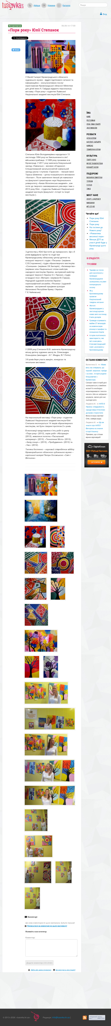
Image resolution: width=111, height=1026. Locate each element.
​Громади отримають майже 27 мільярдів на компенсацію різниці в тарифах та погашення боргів (98, 326)
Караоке (90, 146)
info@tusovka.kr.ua (61, 1017)
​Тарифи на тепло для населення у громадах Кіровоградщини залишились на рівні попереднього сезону (97, 278)
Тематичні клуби (94, 149)
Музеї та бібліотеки (95, 163)
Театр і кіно (91, 160)
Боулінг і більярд (94, 142)
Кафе (88, 117)
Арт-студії (91, 207)
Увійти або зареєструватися (41, 970)
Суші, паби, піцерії (93, 124)
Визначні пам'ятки (94, 177)
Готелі (89, 185)
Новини (51, 5)
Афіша (37, 5)
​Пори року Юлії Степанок (96, 220)
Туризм (90, 181)
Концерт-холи (92, 167)
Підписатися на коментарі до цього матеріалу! (47, 926)
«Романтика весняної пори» (96, 235)
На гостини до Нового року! (96, 229)
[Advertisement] (97, 65)
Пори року (94, 224)
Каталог (66, 5)
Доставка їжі (92, 128)
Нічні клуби (91, 138)
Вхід (105, 14)
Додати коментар (39, 962)
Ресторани (91, 120)
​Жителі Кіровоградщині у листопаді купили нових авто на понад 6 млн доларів (97, 311)
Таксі (89, 189)
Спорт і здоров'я (94, 199)
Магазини (91, 203)
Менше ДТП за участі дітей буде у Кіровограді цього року (98, 244)
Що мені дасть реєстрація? (65, 970)
